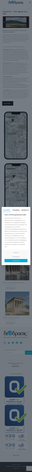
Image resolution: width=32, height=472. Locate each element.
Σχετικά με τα (25, 210)
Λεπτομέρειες (16, 210)
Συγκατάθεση (7, 210)
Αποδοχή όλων (16, 260)
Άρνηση (16, 252)
